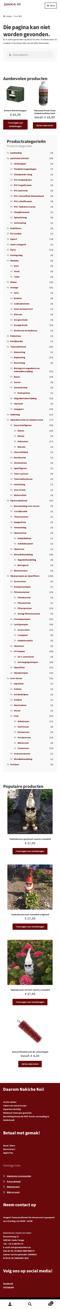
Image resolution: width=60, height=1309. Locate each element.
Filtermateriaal (21, 592)
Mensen (21, 446)
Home (9, 16)
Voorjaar (14, 764)
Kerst (13, 249)
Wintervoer (23, 742)
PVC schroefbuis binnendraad (29, 196)
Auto (16, 292)
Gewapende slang (23, 174)
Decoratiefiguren (23, 425)
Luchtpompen (21, 624)
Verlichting (19, 484)
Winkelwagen (46, 1302)
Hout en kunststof (23, 309)
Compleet (23, 635)
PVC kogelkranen (23, 185)
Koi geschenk (21, 319)
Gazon (17, 382)
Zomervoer (23, 748)
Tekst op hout (21, 473)
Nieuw (13, 282)
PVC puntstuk (21, 190)
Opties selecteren (44, 125)
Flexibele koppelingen (25, 169)
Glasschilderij (21, 452)
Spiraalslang (20, 217)
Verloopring (20, 222)
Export (13, 239)
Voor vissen (16, 678)
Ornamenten (20, 462)
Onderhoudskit (25, 640)
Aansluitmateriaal (19, 158)
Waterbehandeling (23, 554)
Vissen (17, 710)
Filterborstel (24, 597)
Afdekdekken (24, 538)
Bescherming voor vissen (26, 506)
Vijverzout (19, 549)
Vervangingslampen (28, 662)
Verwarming (20, 527)
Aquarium (19, 683)
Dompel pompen (22, 586)
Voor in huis (20, 489)
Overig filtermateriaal (29, 613)
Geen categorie (18, 244)
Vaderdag (15, 414)
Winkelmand (13, 1186)
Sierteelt (18, 403)
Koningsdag (16, 255)
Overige (14, 287)
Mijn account (13, 1192)
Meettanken (20, 705)
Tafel (16, 276)
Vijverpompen (21, 672)
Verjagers (19, 409)
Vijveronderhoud (18, 500)
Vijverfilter (19, 667)
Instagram (8, 1287)
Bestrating (19, 362)
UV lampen (19, 651)
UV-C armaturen (26, 656)
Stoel (17, 271)
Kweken (18, 699)
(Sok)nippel (20, 163)
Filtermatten (24, 603)
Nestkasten (20, 457)
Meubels (14, 260)
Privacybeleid (14, 1181)
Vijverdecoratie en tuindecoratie (26, 419)
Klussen (18, 314)
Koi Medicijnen (21, 694)
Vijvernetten (20, 532)
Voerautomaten (22, 753)
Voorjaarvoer (24, 737)
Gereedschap (20, 387)
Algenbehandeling (27, 559)
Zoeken (30, 1304)
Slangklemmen (21, 212)
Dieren (21, 430)
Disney (21, 436)
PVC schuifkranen (23, 201)
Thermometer (21, 516)
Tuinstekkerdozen (23, 479)
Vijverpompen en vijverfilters (24, 575)
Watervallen (20, 495)
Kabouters (23, 441)
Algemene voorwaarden (19, 1176)
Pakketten (15, 336)
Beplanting (19, 357)
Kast (16, 265)
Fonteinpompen (22, 619)
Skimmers (19, 646)
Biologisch (23, 565)
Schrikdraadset (25, 543)
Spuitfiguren (20, 468)
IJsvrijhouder (20, 511)
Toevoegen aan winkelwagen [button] (15, 124)
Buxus (17, 376)
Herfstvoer (23, 726)
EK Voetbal (15, 233)
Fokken (17, 689)
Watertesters (21, 570)
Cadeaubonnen (21, 303)
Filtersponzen (25, 608)
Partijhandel (16, 341)
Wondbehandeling (23, 759)
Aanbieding (16, 152)
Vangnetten (20, 522)
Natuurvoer (23, 732)
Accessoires (20, 581)
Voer (16, 715)
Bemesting (19, 352)
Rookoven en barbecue (25, 330)
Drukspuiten (24, 392)
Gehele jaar (23, 721)
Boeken (18, 298)
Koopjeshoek (20, 325)
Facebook (8, 1283)
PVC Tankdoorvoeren (24, 206)
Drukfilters (15, 228)
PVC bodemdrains (23, 179)
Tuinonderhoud (18, 346)
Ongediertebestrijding (25, 398)
